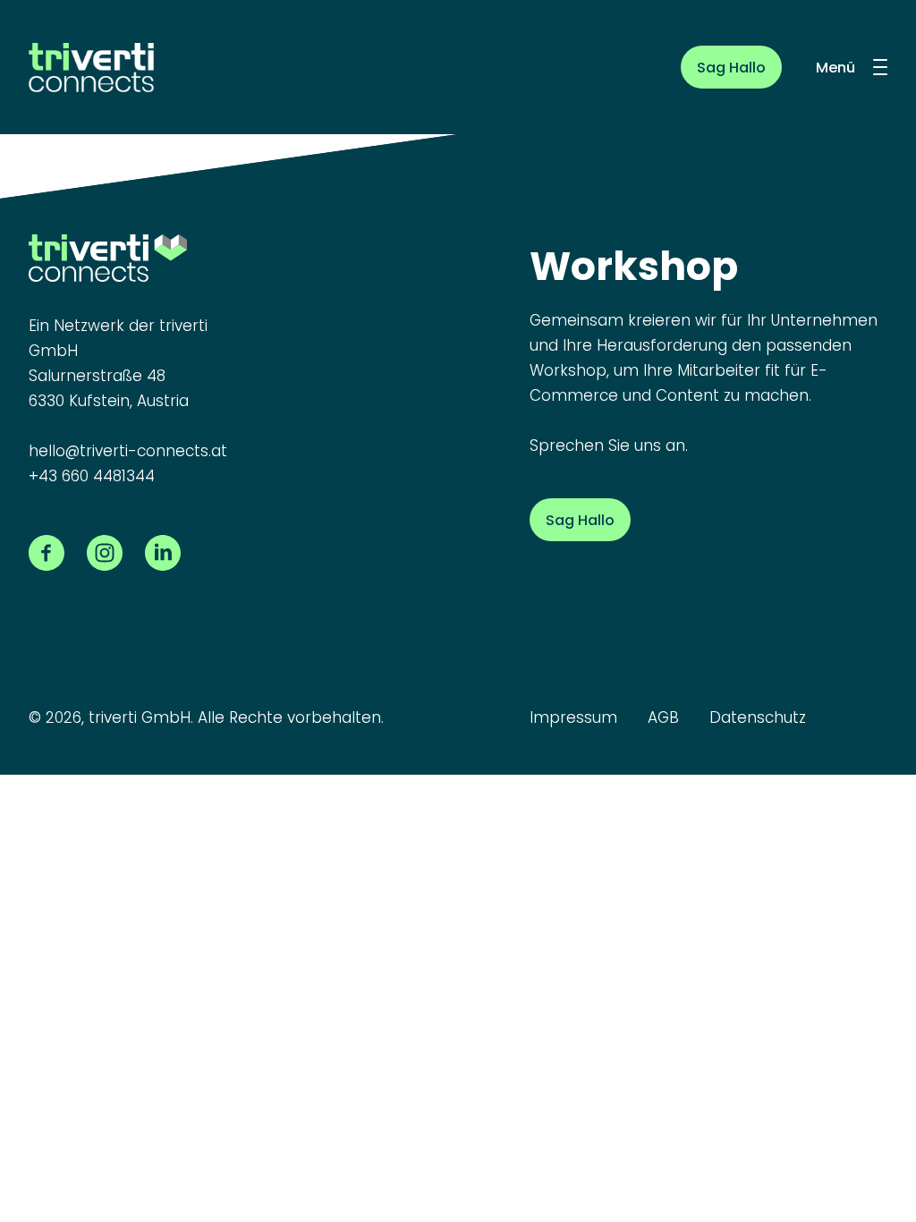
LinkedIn (163, 553)
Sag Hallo (731, 67)
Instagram (105, 553)
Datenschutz (757, 717)
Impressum (573, 717)
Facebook (46, 553)
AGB (663, 717)
